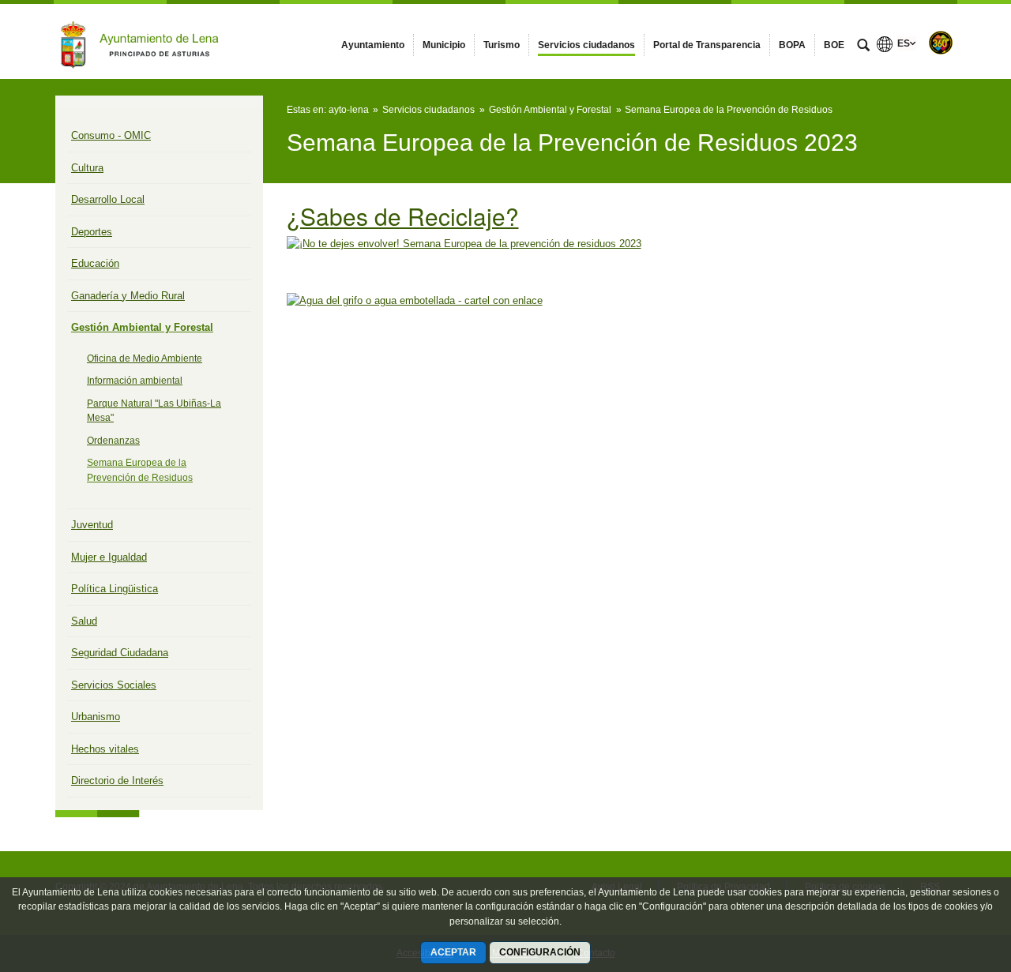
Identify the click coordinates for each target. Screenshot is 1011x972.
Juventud (92, 525)
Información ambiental (134, 380)
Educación (95, 263)
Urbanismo (95, 716)
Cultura (87, 168)
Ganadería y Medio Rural (128, 296)
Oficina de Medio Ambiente (144, 358)
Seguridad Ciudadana (119, 653)
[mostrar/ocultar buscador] (863, 46)
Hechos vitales (105, 749)
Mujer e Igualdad (109, 557)
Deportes (91, 232)
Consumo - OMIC (111, 135)
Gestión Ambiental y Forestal (142, 327)
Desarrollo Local (108, 199)
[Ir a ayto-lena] (142, 41)
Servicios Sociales (113, 685)
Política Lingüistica (114, 589)
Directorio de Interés (117, 780)
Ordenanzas (113, 440)
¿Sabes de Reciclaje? (403, 215)
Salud (84, 621)
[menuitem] (372, 45)
